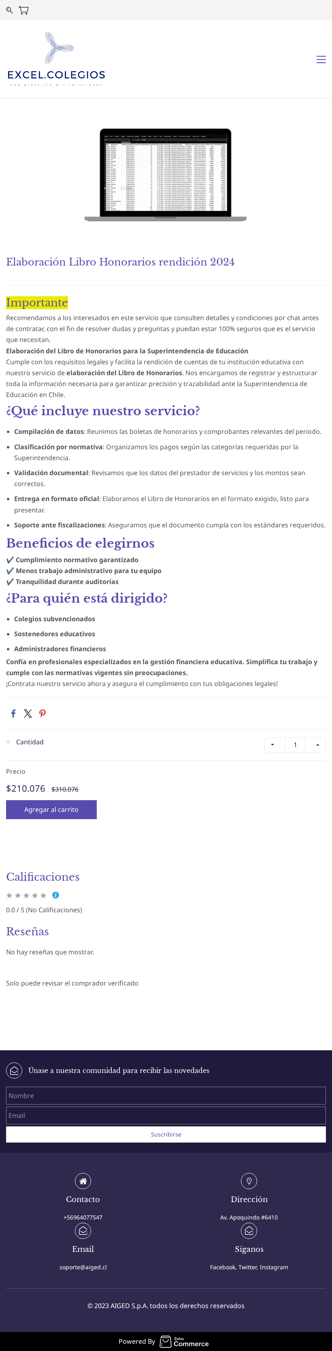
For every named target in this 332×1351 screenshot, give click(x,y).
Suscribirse (166, 1134)
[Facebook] (13, 713)
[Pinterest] (42, 713)
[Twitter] (28, 713)
